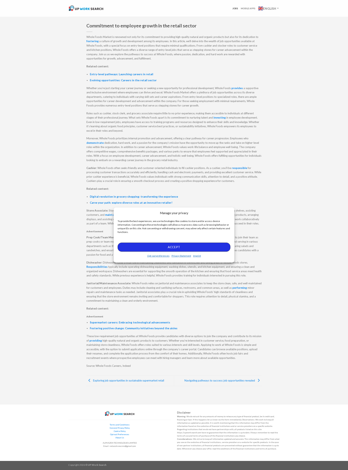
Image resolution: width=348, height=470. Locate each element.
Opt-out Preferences (119, 434)
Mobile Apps (248, 8)
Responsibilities (97, 266)
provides (237, 88)
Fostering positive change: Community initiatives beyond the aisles (133, 328)
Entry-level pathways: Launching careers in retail (121, 74)
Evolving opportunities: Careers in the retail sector (123, 80)
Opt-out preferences (158, 255)
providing (96, 340)
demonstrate (95, 142)
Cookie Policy (120, 431)
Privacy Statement (181, 255)
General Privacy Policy (120, 428)
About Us (119, 437)
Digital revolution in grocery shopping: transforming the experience (134, 196)
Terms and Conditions (119, 424)
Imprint (197, 255)
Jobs (235, 8)
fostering (92, 41)
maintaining (113, 214)
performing (240, 287)
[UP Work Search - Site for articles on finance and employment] (86, 8)
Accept (174, 247)
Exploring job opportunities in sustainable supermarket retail (128, 380)
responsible (240, 168)
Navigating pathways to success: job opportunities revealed (220, 380)
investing (219, 117)
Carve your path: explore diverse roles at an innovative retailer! (131, 202)
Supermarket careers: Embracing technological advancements (130, 322)
